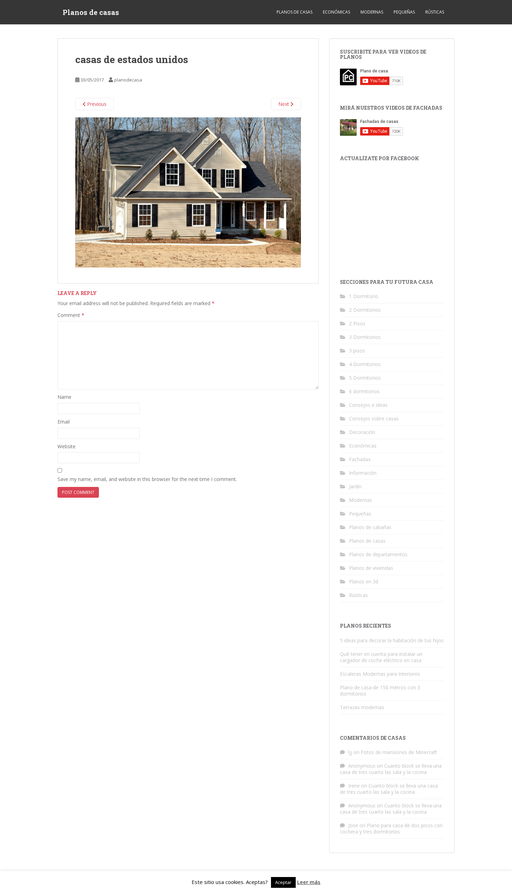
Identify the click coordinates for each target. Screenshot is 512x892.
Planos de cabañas (370, 527)
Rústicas (434, 12)
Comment (70, 315)
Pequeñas (404, 12)
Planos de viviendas (371, 568)
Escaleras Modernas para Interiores (380, 673)
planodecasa (128, 80)
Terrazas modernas (362, 707)
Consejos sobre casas (374, 418)
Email (63, 421)
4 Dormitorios (365, 364)
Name (64, 397)
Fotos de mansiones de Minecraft (399, 752)
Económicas (336, 12)
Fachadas (360, 459)
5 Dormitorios (365, 377)
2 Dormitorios (365, 310)
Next (284, 104)
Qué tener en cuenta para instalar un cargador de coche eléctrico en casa (381, 657)
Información (363, 473)
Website (66, 446)
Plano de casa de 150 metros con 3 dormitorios (380, 690)
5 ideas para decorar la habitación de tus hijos (392, 640)
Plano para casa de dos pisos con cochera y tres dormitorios (391, 828)
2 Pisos (357, 323)
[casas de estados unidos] (188, 191)
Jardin (355, 486)
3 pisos (357, 350)
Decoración (362, 432)
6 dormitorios (364, 391)
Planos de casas (91, 12)
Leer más (308, 881)
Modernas (371, 12)
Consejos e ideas (368, 405)
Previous (96, 104)
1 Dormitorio (363, 296)
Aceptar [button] (283, 882)
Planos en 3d (363, 581)
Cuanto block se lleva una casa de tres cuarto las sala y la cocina (391, 768)
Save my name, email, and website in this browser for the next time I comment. (147, 479)
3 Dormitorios (365, 337)
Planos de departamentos (378, 554)
